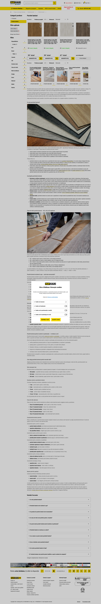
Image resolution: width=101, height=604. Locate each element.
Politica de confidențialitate (52, 297)
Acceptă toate (56, 319)
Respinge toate (45, 319)
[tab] (50, 302)
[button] (39, 302)
